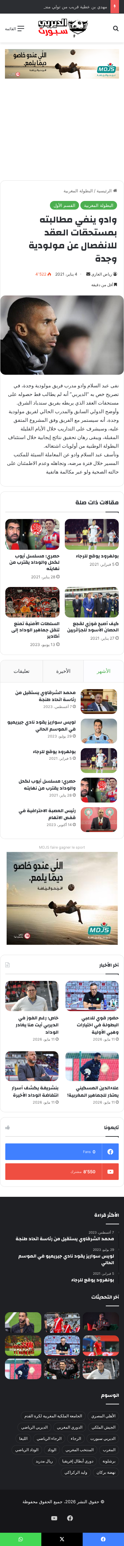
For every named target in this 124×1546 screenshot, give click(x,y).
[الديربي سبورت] (62, 28)
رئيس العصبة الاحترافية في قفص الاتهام (47, 814)
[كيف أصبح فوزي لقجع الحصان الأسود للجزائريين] (92, 602)
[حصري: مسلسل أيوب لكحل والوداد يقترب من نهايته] (32, 534)
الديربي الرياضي (34, 1427)
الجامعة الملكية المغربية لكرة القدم (53, 1415)
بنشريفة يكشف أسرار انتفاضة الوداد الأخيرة (35, 1092)
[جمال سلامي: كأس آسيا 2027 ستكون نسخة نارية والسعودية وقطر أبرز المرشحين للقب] (62, 1369)
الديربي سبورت (102, 1438)
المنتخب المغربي (79, 1449)
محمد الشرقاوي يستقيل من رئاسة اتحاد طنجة (45, 696)
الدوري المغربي (69, 1427)
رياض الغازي (101, 274)
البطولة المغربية (78, 190)
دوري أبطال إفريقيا (77, 1460)
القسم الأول (64, 205)
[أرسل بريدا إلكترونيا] (88, 274)
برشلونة (109, 1460)
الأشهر (103, 671)
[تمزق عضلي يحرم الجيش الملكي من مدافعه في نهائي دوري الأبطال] (101, 1321)
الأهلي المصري (103, 1415)
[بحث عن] (115, 30)
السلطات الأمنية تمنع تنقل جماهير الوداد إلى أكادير (35, 630)
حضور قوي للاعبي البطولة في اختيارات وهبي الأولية (98, 1025)
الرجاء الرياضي (49, 1438)
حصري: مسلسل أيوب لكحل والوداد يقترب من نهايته (34, 562)
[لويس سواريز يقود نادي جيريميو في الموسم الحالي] (99, 731)
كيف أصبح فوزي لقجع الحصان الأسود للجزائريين (93, 626)
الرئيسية (105, 190)
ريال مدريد (44, 1460)
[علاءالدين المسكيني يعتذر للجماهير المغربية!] (92, 1066)
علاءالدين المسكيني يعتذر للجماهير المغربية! (93, 1092)
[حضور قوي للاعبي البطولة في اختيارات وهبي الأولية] (92, 996)
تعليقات (21, 671)
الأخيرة (63, 671)
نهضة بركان (106, 1472)
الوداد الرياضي (26, 1449)
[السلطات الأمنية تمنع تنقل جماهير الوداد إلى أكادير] (32, 602)
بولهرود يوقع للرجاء (97, 556)
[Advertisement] (62, 133)
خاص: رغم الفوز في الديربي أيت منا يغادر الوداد (37, 1025)
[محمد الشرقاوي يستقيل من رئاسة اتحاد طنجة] (99, 701)
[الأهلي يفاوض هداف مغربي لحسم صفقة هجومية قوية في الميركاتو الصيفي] (23, 1345)
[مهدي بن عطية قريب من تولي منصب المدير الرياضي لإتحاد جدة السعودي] (23, 1322)
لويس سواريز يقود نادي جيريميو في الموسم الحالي (41, 726)
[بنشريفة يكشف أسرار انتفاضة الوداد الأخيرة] (32, 1066)
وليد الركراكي (75, 1472)
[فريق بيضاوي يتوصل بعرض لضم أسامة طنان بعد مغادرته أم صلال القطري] (101, 1345)
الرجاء (76, 1438)
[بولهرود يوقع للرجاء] (92, 534)
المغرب (109, 1449)
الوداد (52, 1449)
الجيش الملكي (103, 1427)
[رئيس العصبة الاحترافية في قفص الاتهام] (99, 819)
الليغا (23, 1438)
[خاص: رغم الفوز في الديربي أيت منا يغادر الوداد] (32, 996)
